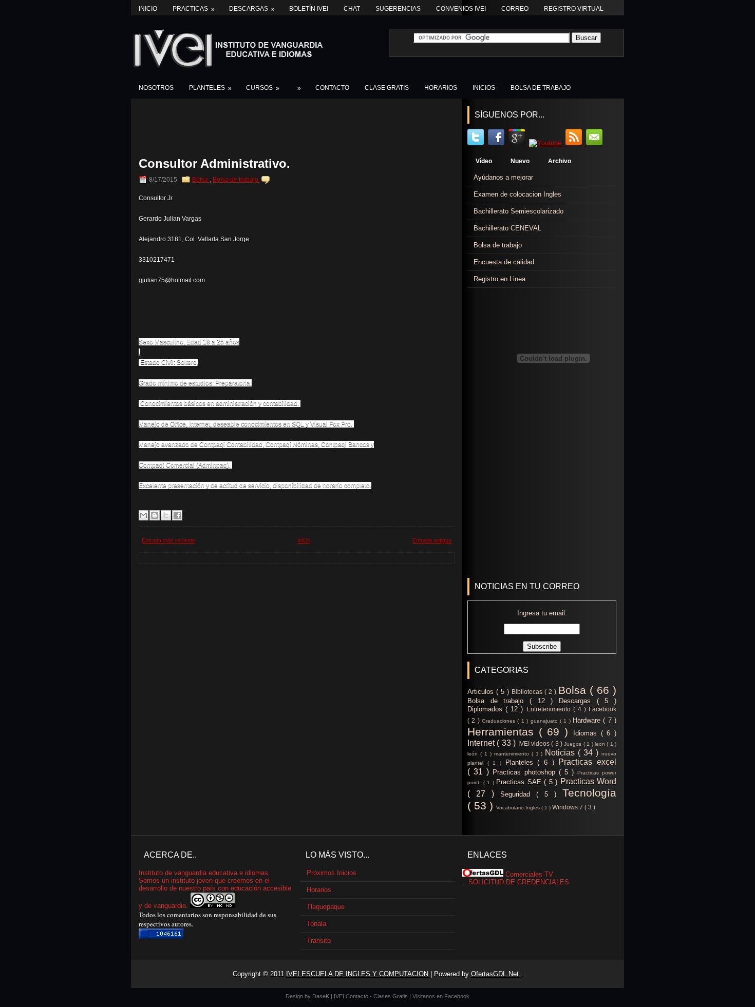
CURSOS (262, 88)
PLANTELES (210, 88)
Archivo (559, 161)
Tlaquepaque (326, 907)
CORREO (514, 8)
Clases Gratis (391, 996)
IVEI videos (535, 743)
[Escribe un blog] (154, 515)
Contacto (358, 996)
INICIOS (484, 87)
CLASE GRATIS (387, 87)
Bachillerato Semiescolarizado (518, 211)
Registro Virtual (573, 8)
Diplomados (486, 709)
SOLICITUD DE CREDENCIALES (518, 882)
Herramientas (503, 732)
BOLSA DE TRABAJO (541, 87)
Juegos (573, 744)
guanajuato (545, 721)
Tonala (316, 923)
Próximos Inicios (331, 873)
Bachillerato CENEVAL (507, 228)
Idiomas (587, 733)
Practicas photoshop (526, 772)
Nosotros (156, 87)
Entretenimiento (549, 709)
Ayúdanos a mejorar (503, 177)
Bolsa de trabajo (236, 179)
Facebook (602, 709)
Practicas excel (587, 762)
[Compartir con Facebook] (177, 515)
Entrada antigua (431, 540)
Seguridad (518, 794)
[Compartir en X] (166, 515)
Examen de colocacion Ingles (517, 194)
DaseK (321, 996)
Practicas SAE (520, 782)
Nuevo (520, 161)
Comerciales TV (529, 874)
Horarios (319, 890)
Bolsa (201, 179)
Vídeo (484, 161)
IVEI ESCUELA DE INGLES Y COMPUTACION (358, 974)
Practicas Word (588, 781)
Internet (482, 743)
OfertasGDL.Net (496, 974)
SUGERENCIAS (398, 8)
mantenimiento (513, 754)
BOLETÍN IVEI (308, 8)
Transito (319, 940)
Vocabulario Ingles (518, 807)
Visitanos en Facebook (440, 996)
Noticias (561, 752)
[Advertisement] (301, 129)
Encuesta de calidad (504, 262)
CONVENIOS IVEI (461, 8)
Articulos (481, 691)
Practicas (194, 9)
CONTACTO (332, 87)
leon (601, 744)
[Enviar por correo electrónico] (143, 515)
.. (464, 882)
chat (352, 8)
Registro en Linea (499, 279)
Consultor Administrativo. (214, 164)
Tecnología (589, 793)
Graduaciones (499, 721)
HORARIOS (440, 87)
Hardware (588, 720)
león (473, 754)
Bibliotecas (528, 691)
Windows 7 (568, 807)
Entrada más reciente (168, 540)
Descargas (252, 9)
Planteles (521, 762)
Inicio (148, 8)
